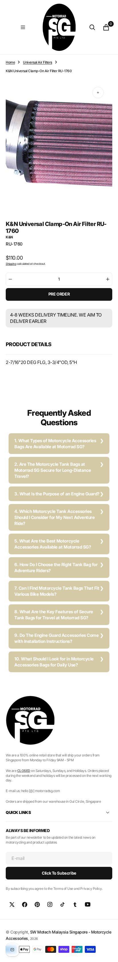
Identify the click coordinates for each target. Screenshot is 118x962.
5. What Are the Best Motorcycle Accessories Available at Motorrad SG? (52, 544)
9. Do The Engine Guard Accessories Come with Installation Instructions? (56, 638)
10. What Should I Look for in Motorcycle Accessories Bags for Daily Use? (54, 662)
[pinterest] (37, 904)
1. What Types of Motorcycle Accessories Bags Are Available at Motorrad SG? (55, 443)
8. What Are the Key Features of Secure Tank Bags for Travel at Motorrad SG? (53, 614)
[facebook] (24, 904)
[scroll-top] (108, 952)
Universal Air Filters (37, 62)
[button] (23, 27)
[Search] (92, 27)
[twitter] (12, 904)
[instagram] (50, 904)
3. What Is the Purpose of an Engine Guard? (56, 494)
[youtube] (87, 904)
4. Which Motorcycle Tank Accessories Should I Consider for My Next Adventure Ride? (54, 517)
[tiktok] (62, 904)
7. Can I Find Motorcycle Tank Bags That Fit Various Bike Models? (56, 591)
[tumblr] (75, 904)
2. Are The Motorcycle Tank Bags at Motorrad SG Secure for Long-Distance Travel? (52, 470)
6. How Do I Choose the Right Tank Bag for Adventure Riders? (55, 567)
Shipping (11, 263)
